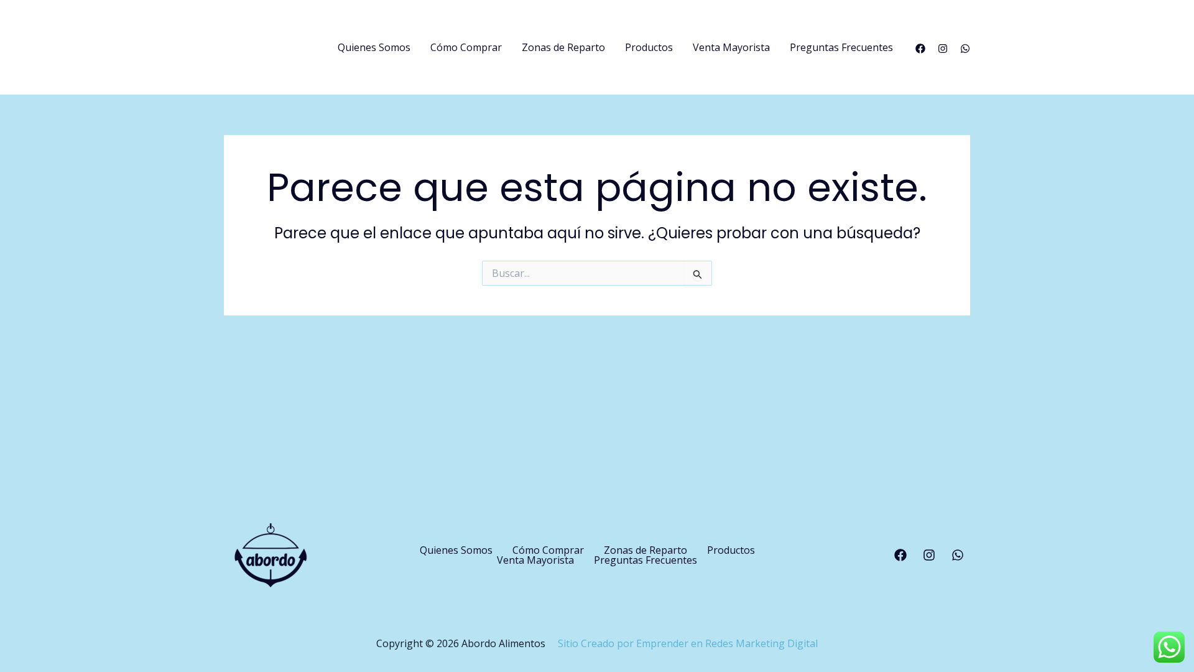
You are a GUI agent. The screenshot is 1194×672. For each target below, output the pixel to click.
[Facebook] (920, 49)
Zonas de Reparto (563, 47)
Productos (649, 47)
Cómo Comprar (466, 47)
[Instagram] (943, 49)
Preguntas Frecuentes (841, 47)
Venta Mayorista (731, 47)
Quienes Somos (374, 47)
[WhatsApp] (965, 49)
